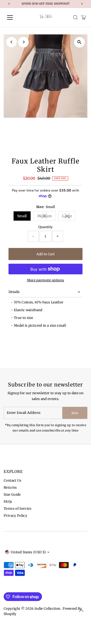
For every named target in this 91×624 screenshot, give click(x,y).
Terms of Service (17, 509)
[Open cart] (83, 17)
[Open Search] (75, 17)
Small (22, 216)
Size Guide (12, 495)
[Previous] (11, 42)
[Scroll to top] (81, 611)
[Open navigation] (14, 17)
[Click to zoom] (79, 42)
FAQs (8, 502)
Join (75, 413)
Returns (10, 487)
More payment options (45, 280)
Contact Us (12, 480)
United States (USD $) (28, 552)
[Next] (23, 42)
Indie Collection (47, 609)
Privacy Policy (15, 516)
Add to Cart (45, 254)
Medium (46, 217)
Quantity (45, 227)
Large (69, 217)
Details (14, 292)
